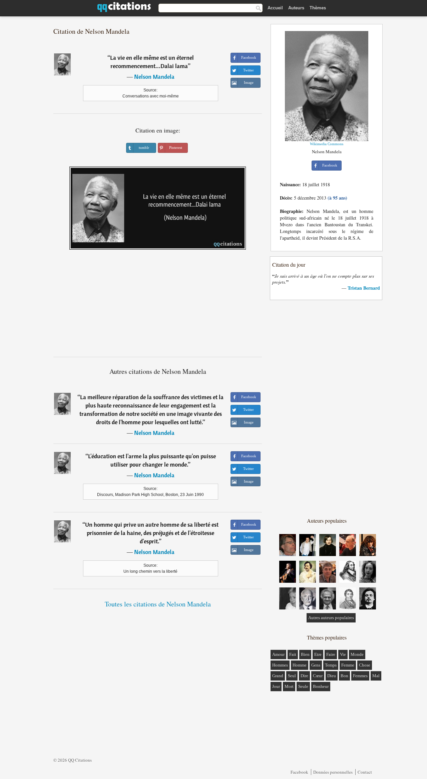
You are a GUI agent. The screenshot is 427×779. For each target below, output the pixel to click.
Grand (277, 675)
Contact (365, 772)
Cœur (318, 675)
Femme (347, 665)
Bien (305, 654)
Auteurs (296, 7)
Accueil (275, 7)
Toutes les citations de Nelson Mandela (158, 603)
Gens (315, 665)
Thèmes (318, 7)
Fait (292, 654)
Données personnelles (333, 772)
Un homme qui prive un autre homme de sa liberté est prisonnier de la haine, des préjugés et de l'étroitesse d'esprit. (152, 533)
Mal (376, 675)
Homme (300, 665)
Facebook (299, 772)
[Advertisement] (158, 305)
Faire (330, 654)
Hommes (280, 665)
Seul (292, 675)
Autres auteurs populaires (331, 617)
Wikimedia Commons (326, 144)
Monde (357, 654)
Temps (331, 665)
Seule (303, 686)
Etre (318, 654)
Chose (364, 665)
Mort (289, 686)
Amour (278, 654)
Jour (276, 686)
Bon (344, 675)
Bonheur (321, 686)
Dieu (331, 675)
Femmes (360, 675)
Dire (304, 675)
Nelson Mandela (154, 76)
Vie (343, 654)
